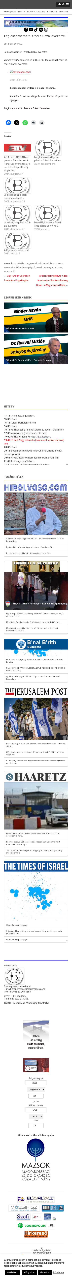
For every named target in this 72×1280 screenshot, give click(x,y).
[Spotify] (41, 31)
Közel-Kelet (19, 263)
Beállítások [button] (12, 1272)
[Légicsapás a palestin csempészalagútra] (17, 185)
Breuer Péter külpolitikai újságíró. (19, 267)
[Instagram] (46, 31)
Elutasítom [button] (45, 1272)
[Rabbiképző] (54, 1220)
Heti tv (9, 406)
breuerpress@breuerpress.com (28, 989)
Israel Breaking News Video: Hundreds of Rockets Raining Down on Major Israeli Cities (52, 280)
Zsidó (12, 271)
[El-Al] (40, 1203)
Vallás (41, 263)
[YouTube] (30, 31)
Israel (39, 267)
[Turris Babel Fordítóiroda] (52, 1211)
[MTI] (37, 1220)
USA (60, 267)
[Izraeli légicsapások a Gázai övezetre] (17, 213)
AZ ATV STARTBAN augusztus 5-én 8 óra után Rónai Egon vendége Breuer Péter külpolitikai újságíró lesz (17, 164)
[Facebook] (25, 31)
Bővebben (58, 1272)
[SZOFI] (23, 1220)
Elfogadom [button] (29, 1272)
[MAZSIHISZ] (24, 1211)
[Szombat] (47, 1220)
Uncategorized (50, 267)
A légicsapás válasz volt (16, 250)
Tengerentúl (31, 263)
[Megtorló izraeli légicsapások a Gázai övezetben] (47, 148)
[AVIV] (21, 1203)
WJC (6, 271)
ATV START (58, 263)
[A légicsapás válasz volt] (17, 240)
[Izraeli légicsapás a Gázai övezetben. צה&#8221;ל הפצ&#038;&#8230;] (47, 213)
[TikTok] (36, 31)
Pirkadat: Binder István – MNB (20, 328)
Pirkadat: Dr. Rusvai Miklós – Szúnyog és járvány (29, 360)
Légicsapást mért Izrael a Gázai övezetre (33, 88)
